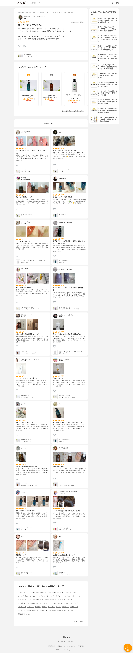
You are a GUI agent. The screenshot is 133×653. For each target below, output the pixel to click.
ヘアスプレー (59, 599)
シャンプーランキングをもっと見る (73, 111)
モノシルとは (71, 641)
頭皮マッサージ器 (45, 610)
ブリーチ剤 (51, 607)
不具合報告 (81, 646)
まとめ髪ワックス (23, 603)
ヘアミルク (32, 596)
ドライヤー (58, 596)
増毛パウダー (74, 610)
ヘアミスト (46, 603)
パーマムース (22, 607)
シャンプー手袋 (23, 596)
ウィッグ (65, 603)
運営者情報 (51, 646)
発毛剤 (59, 610)
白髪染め (38, 607)
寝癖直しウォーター (36, 603)
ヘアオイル (39, 596)
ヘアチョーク (74, 607)
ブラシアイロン (76, 596)
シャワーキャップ (53, 592)
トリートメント (23, 592)
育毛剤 (54, 610)
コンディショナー (34, 592)
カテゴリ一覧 (61, 641)
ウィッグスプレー (74, 603)
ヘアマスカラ (22, 610)
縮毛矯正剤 (65, 607)
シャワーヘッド (23, 599)
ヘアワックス (68, 599)
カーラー (58, 607)
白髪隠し (44, 607)
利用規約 (59, 646)
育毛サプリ (65, 610)
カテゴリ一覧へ (79, 621)
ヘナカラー (35, 610)
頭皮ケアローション (24, 614)
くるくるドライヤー (35, 599)
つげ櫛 (52, 599)
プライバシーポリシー (70, 646)
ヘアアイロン (67, 596)
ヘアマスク (44, 592)
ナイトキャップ (49, 596)
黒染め (29, 610)
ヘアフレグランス (56, 603)
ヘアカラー (30, 607)
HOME (66, 637)
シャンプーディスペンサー (68, 592)
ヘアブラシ (45, 599)
